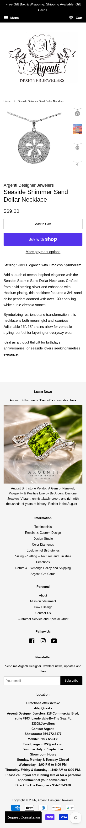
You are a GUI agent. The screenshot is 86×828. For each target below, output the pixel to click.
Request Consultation (23, 817)
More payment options (43, 252)
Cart (78, 18)
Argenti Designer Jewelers (56, 800)
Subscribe (71, 680)
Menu (14, 18)
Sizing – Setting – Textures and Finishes (43, 556)
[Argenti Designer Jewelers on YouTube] (54, 642)
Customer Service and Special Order (43, 619)
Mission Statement (43, 601)
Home (7, 101)
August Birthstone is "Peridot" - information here (43, 400)
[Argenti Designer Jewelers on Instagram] (43, 642)
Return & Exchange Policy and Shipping (43, 568)
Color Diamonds (43, 544)
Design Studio (43, 538)
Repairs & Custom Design (43, 532)
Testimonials (43, 527)
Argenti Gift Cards (43, 574)
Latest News (43, 392)
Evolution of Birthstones (43, 550)
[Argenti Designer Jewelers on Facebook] (32, 642)
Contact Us (43, 613)
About (43, 595)
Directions (43, 562)
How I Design (43, 607)
